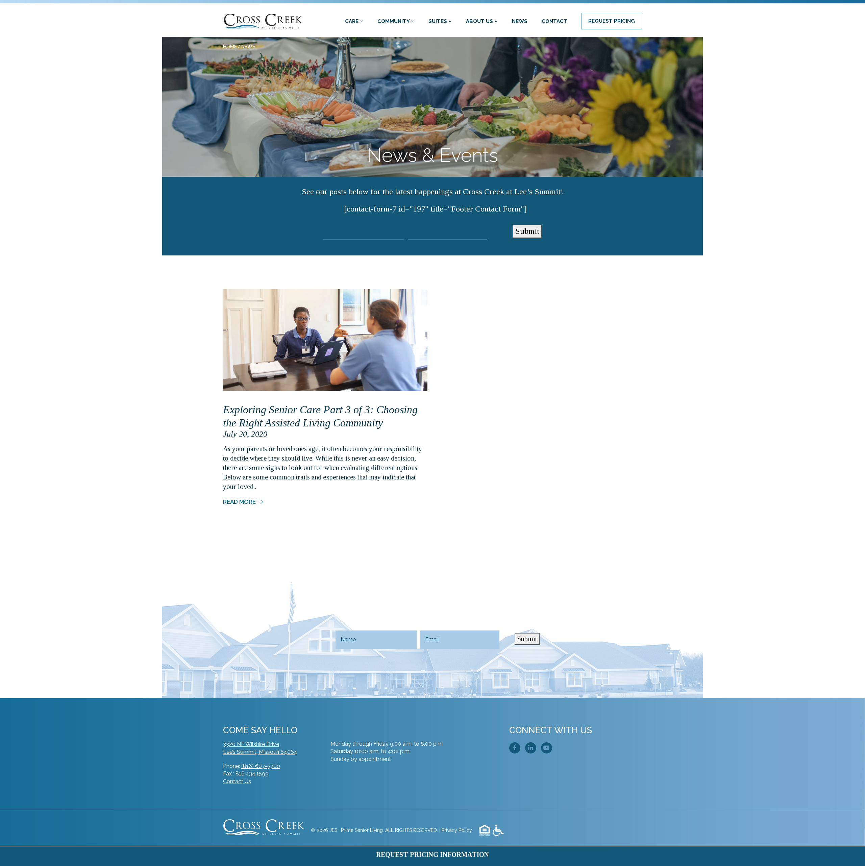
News (519, 21)
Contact (554, 21)
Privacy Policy (457, 830)
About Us (480, 21)
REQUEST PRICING (611, 21)
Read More (239, 501)
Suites (438, 21)
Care (352, 21)
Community (394, 21)
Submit (527, 231)
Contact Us (237, 781)
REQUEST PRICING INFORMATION (432, 854)
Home (230, 46)
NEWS (248, 46)
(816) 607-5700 (260, 766)
